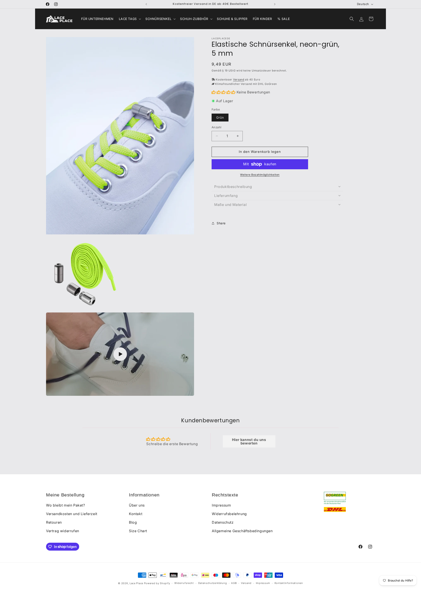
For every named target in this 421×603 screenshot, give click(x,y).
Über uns (137, 505)
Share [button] (221, 223)
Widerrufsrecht (184, 583)
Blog (133, 522)
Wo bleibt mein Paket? (65, 505)
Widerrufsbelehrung (229, 514)
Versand (238, 79)
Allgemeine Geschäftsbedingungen (242, 531)
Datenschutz (223, 522)
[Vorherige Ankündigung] (146, 4)
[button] (129, 18)
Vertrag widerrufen (62, 531)
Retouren (54, 522)
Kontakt (135, 514)
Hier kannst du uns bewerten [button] (249, 441)
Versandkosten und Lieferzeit (71, 514)
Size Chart (138, 531)
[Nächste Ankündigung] (275, 4)
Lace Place (136, 583)
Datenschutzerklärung (212, 583)
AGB (234, 583)
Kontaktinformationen (289, 583)
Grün (220, 117)
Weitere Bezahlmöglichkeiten (260, 174)
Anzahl (216, 127)
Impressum (221, 505)
